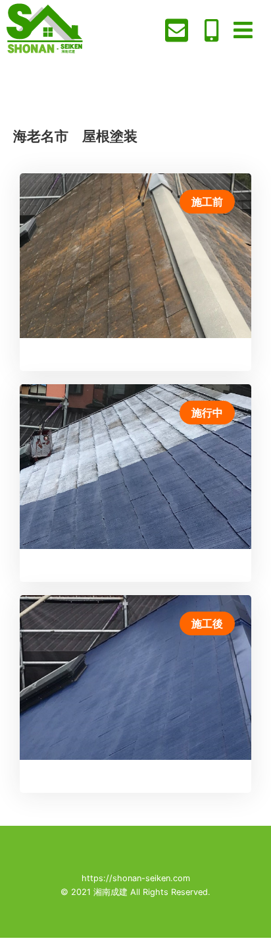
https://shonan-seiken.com (136, 878)
